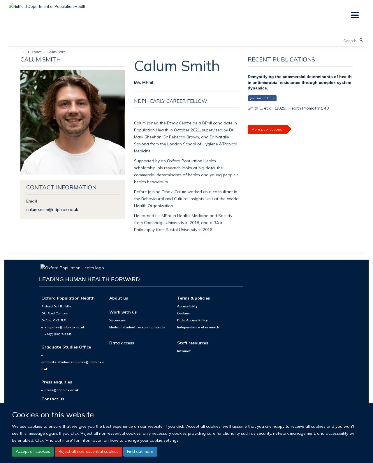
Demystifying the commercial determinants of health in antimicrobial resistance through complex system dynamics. (300, 82)
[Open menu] (354, 15)
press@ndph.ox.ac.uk (62, 390)
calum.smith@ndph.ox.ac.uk (52, 209)
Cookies (183, 313)
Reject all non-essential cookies (89, 451)
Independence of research (198, 327)
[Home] (21, 52)
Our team (34, 52)
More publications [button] (266, 129)
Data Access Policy (192, 320)
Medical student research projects (137, 327)
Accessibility (187, 306)
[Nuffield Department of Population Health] (48, 4)
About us (118, 297)
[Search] (361, 40)
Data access (121, 342)
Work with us (123, 311)
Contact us (52, 398)
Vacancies (117, 320)
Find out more (140, 451)
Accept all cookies (33, 451)
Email (31, 200)
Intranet (184, 351)
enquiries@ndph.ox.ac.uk (65, 327)
